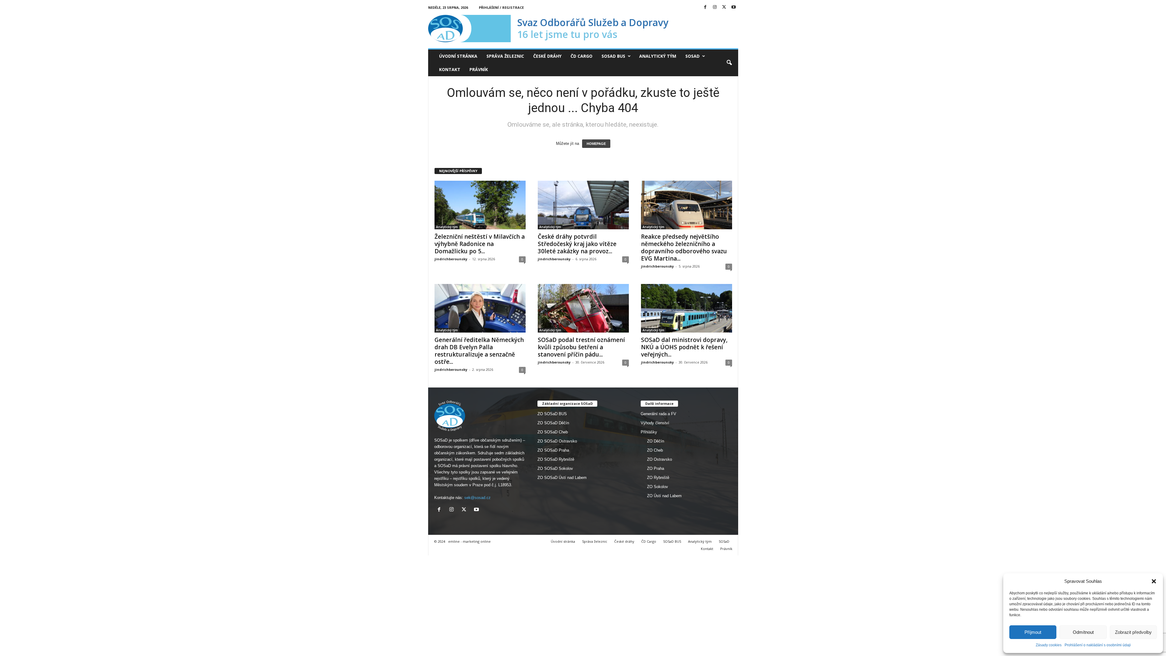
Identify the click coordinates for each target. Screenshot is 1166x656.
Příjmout (1033, 632)
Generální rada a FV (658, 414)
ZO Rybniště (658, 477)
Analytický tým (657, 56)
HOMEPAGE (596, 143)
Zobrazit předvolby (1133, 632)
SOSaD (692, 56)
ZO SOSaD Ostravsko (557, 441)
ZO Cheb (655, 450)
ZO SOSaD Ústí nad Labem (562, 477)
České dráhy (547, 56)
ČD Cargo (581, 56)
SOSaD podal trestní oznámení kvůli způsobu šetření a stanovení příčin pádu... (581, 347)
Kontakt (449, 69)
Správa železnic (505, 56)
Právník (478, 69)
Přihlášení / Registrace (501, 7)
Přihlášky (649, 432)
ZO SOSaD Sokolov (555, 468)
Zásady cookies (1049, 645)
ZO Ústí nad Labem (664, 496)
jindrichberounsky (451, 259)
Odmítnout (1083, 632)
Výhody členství (655, 423)
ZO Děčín (655, 441)
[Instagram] (714, 7)
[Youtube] (733, 7)
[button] (1154, 581)
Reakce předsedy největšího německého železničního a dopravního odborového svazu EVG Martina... (684, 247)
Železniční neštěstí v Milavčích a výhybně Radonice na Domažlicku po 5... (480, 244)
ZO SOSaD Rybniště (555, 459)
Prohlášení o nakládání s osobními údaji (1098, 645)
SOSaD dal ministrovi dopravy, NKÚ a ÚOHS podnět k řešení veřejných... (684, 347)
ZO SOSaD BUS (552, 414)
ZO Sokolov (657, 486)
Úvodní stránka (458, 56)
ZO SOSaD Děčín (553, 423)
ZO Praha (655, 468)
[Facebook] (705, 7)
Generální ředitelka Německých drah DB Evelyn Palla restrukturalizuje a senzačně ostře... (479, 351)
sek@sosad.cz (477, 497)
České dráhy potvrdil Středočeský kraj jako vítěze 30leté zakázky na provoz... (577, 244)
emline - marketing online (469, 541)
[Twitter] (724, 7)
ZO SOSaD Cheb (552, 432)
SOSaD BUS (613, 56)
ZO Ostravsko (659, 459)
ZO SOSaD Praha (553, 450)
